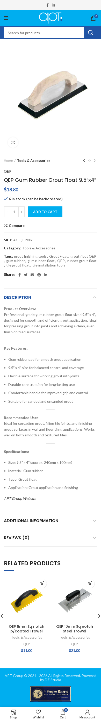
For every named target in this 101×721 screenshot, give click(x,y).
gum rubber (15, 261)
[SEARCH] (90, 32)
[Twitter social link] (25, 274)
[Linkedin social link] (53, 5)
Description (17, 297)
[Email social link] (32, 274)
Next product (94, 160)
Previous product (84, 160)
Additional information (31, 521)
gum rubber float (41, 261)
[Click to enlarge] (13, 142)
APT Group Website (20, 498)
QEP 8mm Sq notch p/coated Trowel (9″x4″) (26, 631)
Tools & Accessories (34, 160)
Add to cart (45, 212)
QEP (7, 171)
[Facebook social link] (47, 5)
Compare (17, 225)
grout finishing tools (30, 256)
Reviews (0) (17, 538)
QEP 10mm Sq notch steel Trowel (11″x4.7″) (74, 631)
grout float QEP (83, 256)
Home (8, 160)
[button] (42, 583)
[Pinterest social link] (39, 274)
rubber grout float (82, 261)
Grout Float (58, 256)
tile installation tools (48, 265)
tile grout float (18, 265)
